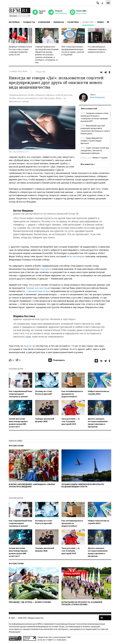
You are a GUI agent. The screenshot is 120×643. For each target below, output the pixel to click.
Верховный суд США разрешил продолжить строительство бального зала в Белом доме (95, 129)
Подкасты (29, 22)
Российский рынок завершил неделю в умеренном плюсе (97, 49)
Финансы (58, 22)
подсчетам (30, 345)
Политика (73, 22)
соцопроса (45, 268)
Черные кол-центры (37, 287)
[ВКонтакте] (101, 72)
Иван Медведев (97, 97)
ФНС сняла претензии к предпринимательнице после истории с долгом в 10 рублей (72, 50)
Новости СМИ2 (15, 440)
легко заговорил (75, 256)
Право (100, 22)
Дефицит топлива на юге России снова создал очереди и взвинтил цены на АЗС (20, 50)
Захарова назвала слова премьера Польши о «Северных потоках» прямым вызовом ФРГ (94, 117)
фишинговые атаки (38, 291)
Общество (88, 22)
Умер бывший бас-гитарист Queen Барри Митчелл (92, 141)
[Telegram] (105, 72)
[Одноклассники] (109, 72)
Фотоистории (16, 445)
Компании (44, 22)
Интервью (14, 22)
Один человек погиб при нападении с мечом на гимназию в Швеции (95, 150)
